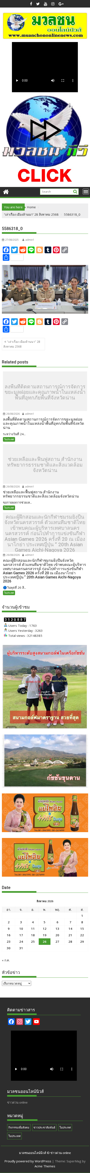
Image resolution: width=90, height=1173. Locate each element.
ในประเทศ (14, 1136)
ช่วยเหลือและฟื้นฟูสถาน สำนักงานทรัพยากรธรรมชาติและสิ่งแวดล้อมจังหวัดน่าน (45, 465)
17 (21, 935)
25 (33, 941)
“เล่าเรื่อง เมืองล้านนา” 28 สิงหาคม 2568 (21, 344)
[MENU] (86, 191)
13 (57, 928)
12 (44, 928)
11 (33, 928)
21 (70, 935)
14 (70, 928)
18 (33, 935)
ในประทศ (9, 439)
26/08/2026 (13, 414)
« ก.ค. (6, 960)
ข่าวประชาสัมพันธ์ (44, 1127)
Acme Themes (45, 1166)
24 (21, 941)
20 (57, 935)
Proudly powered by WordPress (27, 1161)
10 (21, 928)
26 (44, 941)
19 (44, 935)
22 (82, 935)
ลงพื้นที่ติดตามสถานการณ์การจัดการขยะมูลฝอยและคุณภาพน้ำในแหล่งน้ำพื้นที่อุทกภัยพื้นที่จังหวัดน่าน (45, 392)
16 (8, 935)
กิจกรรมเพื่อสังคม (18, 1127)
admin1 (29, 240)
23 (8, 941)
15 (82, 928)
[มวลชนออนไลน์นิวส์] (6, 191)
